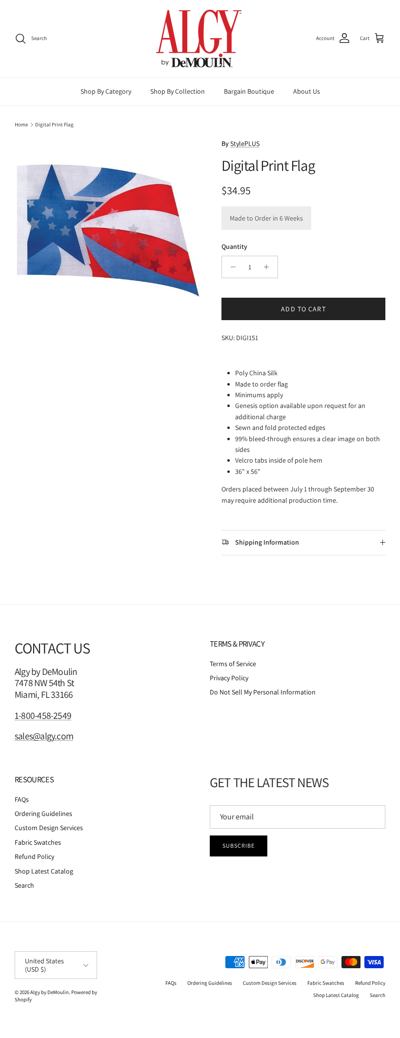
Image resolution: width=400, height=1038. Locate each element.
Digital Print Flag (54, 124)
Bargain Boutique (249, 91)
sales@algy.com (44, 736)
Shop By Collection (177, 91)
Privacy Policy (229, 677)
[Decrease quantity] (230, 267)
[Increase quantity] (269, 267)
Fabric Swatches (38, 842)
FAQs (22, 799)
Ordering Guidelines (43, 813)
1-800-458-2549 (43, 715)
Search (24, 885)
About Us (306, 91)
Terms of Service (233, 663)
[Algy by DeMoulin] (200, 38)
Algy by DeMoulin (49, 992)
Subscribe (238, 845)
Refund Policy (34, 856)
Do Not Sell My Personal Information (263, 692)
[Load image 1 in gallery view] (107, 231)
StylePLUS (245, 143)
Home (21, 124)
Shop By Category (105, 91)
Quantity (234, 246)
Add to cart (303, 309)
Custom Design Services (49, 827)
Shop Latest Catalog (44, 871)
